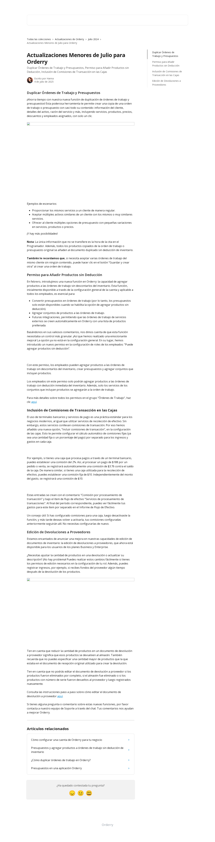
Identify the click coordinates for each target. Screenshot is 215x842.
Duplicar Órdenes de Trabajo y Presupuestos (165, 54)
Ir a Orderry (161, 5)
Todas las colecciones (39, 39)
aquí (34, 402)
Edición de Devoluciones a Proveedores (166, 82)
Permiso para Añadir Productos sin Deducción (165, 63)
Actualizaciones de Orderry (69, 39)
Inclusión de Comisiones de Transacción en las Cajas (167, 73)
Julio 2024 (93, 39)
